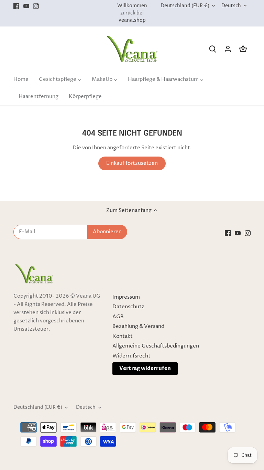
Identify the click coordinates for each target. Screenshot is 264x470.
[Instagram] (208, 436)
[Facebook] (188, 436)
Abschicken (214, 415)
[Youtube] (198, 436)
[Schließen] (241, 343)
